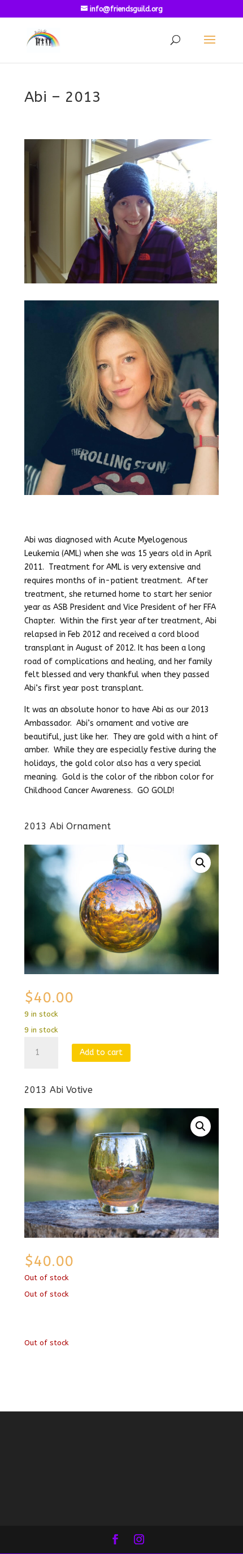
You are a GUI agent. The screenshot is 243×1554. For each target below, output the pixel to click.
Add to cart (101, 1052)
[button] (200, 863)
